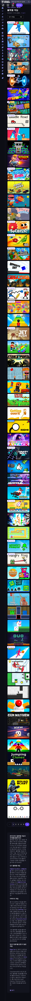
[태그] (2, 78)
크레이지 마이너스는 (18, 883)
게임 (8, 7)
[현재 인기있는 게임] (2, 16)
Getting (20, 909)
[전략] (2, 64)
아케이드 (13, 7)
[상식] (2, 41)
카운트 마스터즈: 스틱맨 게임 (18, 870)
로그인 (19, 5)
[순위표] (2, 28)
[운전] (2, 62)
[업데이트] (2, 19)
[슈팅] (2, 44)
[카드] (2, 67)
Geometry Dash (21, 919)
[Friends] (3, 5)
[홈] (2, 8)
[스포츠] (2, 47)
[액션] (2, 56)
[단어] (2, 35)
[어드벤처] (2, 59)
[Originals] (2, 22)
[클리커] (2, 70)
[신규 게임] (2, 13)
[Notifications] (12, 5)
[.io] (2, 32)
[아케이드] (2, 53)
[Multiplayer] (2, 25)
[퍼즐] (2, 73)
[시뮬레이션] (2, 50)
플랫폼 (18, 7)
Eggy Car (13, 949)
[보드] (2, 38)
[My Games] (8, 5)
